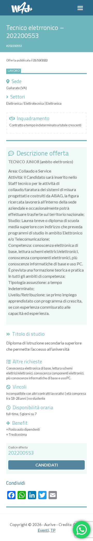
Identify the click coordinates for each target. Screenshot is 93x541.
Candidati (46, 464)
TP (53, 530)
